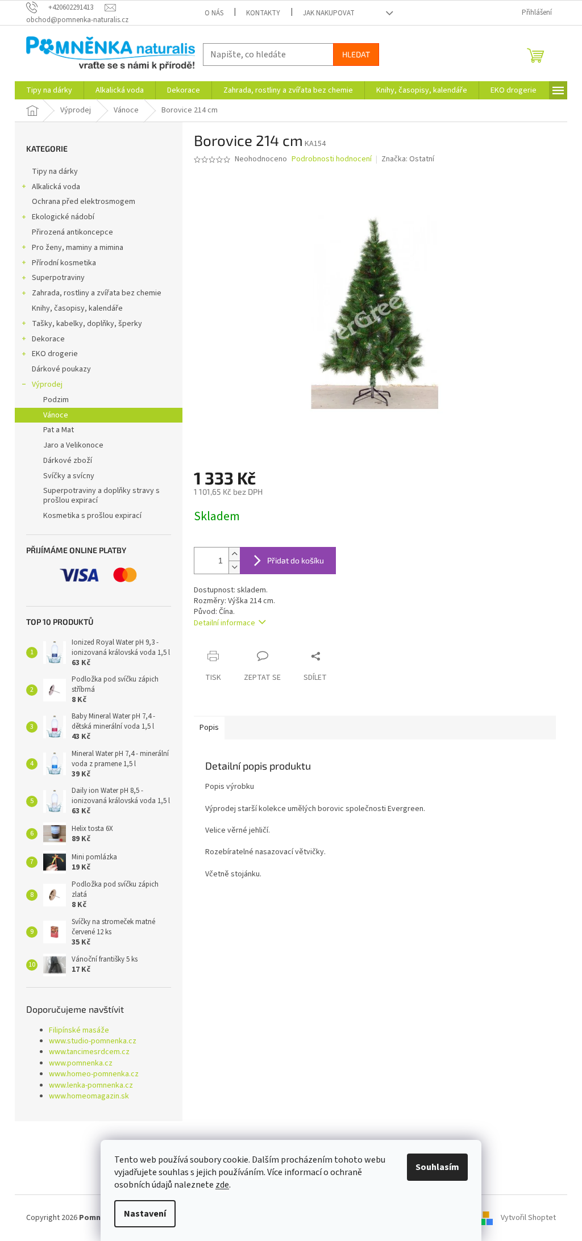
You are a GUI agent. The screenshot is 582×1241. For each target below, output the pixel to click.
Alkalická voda (56, 187)
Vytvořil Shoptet (528, 1217)
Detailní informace (224, 623)
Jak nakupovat (329, 13)
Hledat (356, 54)
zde (222, 1185)
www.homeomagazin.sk (89, 1096)
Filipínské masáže (79, 1030)
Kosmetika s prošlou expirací (92, 515)
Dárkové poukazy (61, 369)
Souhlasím (437, 1167)
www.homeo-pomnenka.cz (94, 1074)
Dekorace (48, 339)
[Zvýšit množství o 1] (234, 554)
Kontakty (263, 13)
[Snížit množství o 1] (234, 567)
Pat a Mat (58, 430)
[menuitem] (49, 90)
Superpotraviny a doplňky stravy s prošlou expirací (101, 495)
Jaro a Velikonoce (73, 445)
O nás (214, 13)
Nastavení (145, 1213)
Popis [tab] (209, 727)
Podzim (56, 400)
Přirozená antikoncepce (72, 232)
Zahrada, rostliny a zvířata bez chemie (96, 293)
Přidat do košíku (295, 560)
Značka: (407, 159)
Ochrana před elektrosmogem (83, 201)
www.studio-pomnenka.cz (92, 1041)
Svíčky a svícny (68, 476)
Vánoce (55, 415)
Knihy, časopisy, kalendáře (77, 308)
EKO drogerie (55, 354)
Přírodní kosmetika (64, 263)
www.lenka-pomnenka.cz (91, 1085)
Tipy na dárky (55, 171)
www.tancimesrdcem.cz (89, 1052)
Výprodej (47, 384)
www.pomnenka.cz (81, 1063)
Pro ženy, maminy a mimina (77, 247)
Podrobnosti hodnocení (332, 159)
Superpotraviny (58, 277)
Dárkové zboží (67, 460)
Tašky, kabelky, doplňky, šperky (87, 323)
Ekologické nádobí (63, 217)
